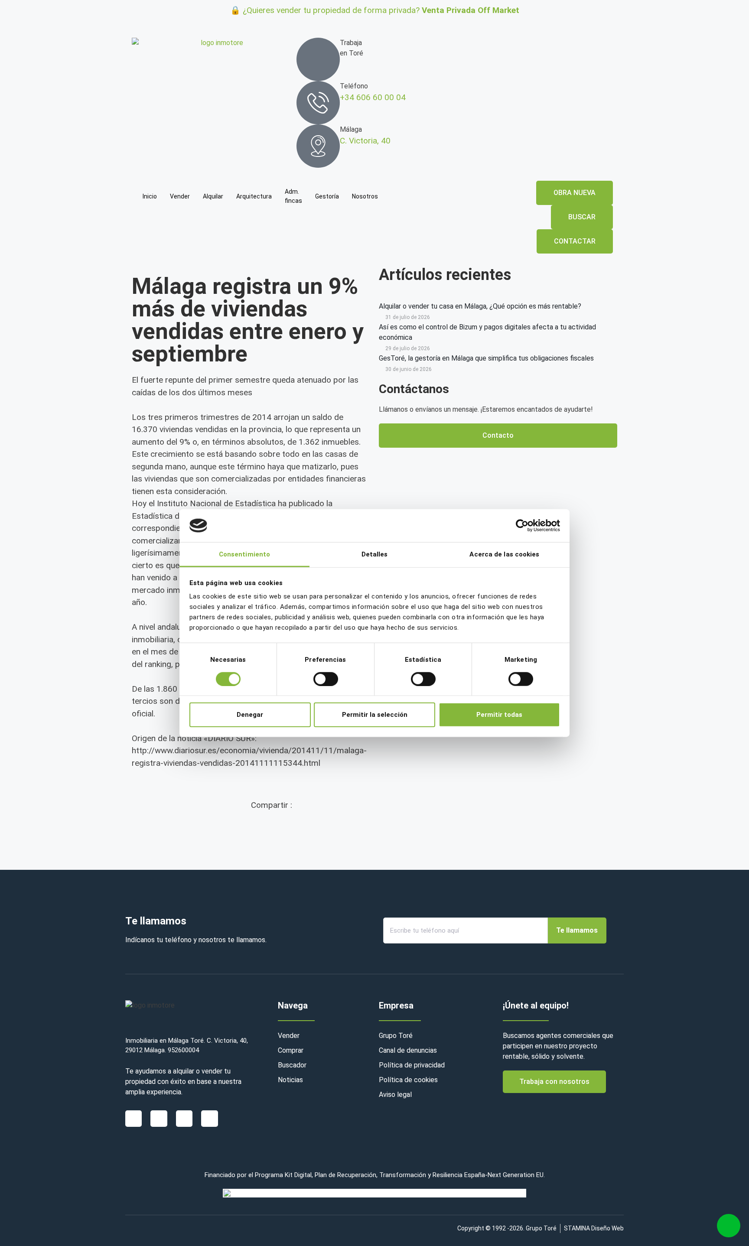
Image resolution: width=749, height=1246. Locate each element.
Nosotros (365, 196)
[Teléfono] (318, 102)
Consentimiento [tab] (244, 554)
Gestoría (327, 196)
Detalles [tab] (374, 554)
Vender (180, 196)
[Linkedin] (158, 1118)
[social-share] (310, 829)
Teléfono (354, 86)
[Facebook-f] (133, 1118)
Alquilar (213, 196)
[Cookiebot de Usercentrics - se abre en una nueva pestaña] (522, 525)
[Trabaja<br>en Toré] (318, 59)
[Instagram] (184, 1118)
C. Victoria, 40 (365, 141)
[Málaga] (318, 146)
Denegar (250, 715)
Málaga (351, 129)
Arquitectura (254, 196)
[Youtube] (209, 1118)
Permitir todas (499, 715)
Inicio (150, 196)
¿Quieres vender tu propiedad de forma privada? (381, 10)
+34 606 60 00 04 (373, 97)
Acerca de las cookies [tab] (504, 554)
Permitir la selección (374, 715)
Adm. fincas (293, 196)
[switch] (325, 679)
